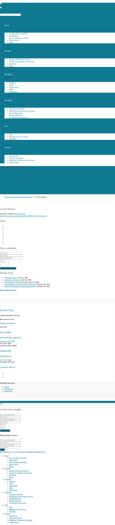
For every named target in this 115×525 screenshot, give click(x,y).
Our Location (6, 332)
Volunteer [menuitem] (12, 511)
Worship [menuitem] (7, 469)
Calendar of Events (17, 109)
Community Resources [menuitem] (17, 503)
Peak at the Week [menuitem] (15, 518)
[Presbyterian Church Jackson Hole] (57, 7)
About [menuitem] (6, 456)
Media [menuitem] (11, 466)
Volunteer (13, 139)
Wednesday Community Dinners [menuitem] (21, 496)
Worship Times (6, 310)
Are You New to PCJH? (18, 34)
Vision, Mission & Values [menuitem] (18, 462)
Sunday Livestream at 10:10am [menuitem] (20, 473)
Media (11, 42)
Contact (7, 147)
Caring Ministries (16, 113)
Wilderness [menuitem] (13, 490)
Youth (11, 85)
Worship (7, 51)
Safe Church (14, 40)
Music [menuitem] (11, 477)
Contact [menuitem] (7, 514)
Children (12, 83)
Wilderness (13, 91)
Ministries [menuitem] (8, 479)
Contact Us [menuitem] (13, 516)
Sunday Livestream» (7, 323)
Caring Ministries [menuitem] (15, 499)
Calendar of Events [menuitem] (16, 494)
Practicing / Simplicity (12, 280)
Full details (4, 402)
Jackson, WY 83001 (7, 341)
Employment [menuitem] (13, 522)
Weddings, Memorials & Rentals (22, 160)
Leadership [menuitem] (13, 460)
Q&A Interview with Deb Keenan (16, 282)
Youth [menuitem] (11, 484)
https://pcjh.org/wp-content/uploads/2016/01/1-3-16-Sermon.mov (23, 216)
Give (6, 126)
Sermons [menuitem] (12, 475)
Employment (14, 162)
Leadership (13, 36)
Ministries (8, 74)
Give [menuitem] (6, 505)
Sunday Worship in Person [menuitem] (19, 471)
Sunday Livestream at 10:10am (21, 61)
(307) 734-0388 (5, 360)
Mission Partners (16, 115)
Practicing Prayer (10, 278)
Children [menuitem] (12, 481)
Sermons (12, 64)
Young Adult (14, 87)
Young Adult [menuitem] (13, 486)
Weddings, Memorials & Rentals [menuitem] (21, 520)
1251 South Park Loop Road (10, 337)
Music (11, 66)
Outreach (8, 100)
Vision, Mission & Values (19, 38)
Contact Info (5, 351)
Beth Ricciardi (19, 214)
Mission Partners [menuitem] (15, 501)
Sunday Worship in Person (20, 59)
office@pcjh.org (6, 356)
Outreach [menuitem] (7, 492)
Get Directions (13, 402)
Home (6, 387)
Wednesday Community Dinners (22, 111)
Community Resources (18, 117)
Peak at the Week (16, 158)
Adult (11, 89)
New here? (8, 391)
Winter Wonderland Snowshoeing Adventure (20, 286)
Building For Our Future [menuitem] (17, 509)
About (6, 25)
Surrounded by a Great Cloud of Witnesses (20, 284)
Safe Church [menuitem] (13, 464)
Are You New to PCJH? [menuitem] (17, 458)
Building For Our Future (18, 136)
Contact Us (13, 156)
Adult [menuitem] (11, 488)
